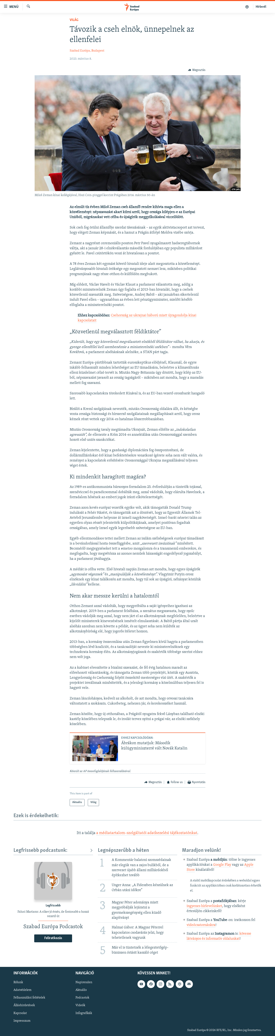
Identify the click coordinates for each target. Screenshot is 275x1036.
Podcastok (82, 997)
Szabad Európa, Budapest (87, 50)
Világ (74, 20)
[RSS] (170, 984)
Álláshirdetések (24, 1005)
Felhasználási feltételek (29, 997)
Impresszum (21, 1020)
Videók (80, 1005)
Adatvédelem (22, 990)
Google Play (222, 865)
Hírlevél (261, 6)
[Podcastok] (247, 7)
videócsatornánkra (201, 925)
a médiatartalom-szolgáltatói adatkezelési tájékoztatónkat (146, 833)
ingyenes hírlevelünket (204, 906)
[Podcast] (179, 984)
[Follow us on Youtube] (141, 984)
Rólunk (18, 982)
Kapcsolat (20, 1013)
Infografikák (83, 1013)
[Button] (196, 70)
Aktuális (81, 990)
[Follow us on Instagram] (160, 984)
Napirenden (83, 982)
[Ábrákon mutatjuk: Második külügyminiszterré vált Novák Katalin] (95, 748)
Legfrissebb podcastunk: (40, 850)
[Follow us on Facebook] (151, 984)
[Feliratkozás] (189, 984)
